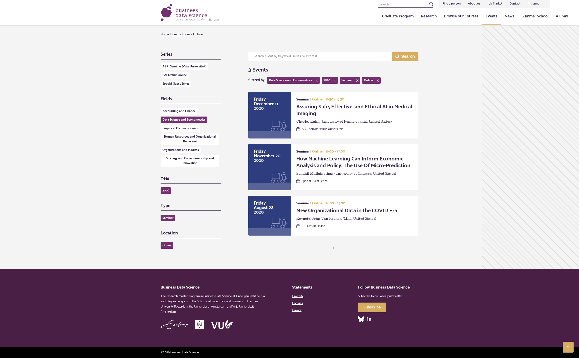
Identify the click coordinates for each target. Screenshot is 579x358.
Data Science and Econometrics (184, 119)
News (509, 16)
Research (429, 16)
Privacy (296, 310)
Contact (515, 3)
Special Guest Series (175, 83)
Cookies (297, 303)
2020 (165, 190)
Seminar (167, 218)
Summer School (535, 16)
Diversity (297, 296)
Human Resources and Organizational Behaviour (190, 139)
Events (491, 16)
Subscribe (372, 307)
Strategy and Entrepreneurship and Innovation (190, 161)
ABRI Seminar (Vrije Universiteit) (184, 66)
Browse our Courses (461, 16)
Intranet (533, 3)
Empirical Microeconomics (180, 128)
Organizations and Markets (180, 150)
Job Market (495, 3)
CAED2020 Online (174, 75)
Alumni (562, 16)
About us (474, 3)
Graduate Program (398, 16)
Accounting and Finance (179, 111)
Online (166, 245)
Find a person (451, 3)
